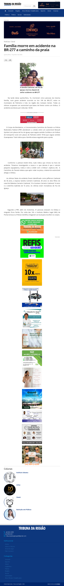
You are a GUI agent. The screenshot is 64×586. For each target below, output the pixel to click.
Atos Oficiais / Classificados (30, 11)
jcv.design (58, 584)
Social (19, 15)
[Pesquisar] (34, 6)
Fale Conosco (9, 551)
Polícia (14, 15)
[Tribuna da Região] (12, 4)
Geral (49, 11)
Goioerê (10, 11)
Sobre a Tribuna (10, 546)
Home (7, 544)
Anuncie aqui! (9, 549)
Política (7, 15)
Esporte (43, 11)
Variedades (27, 15)
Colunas (55, 11)
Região (18, 11)
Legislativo (8, 566)
